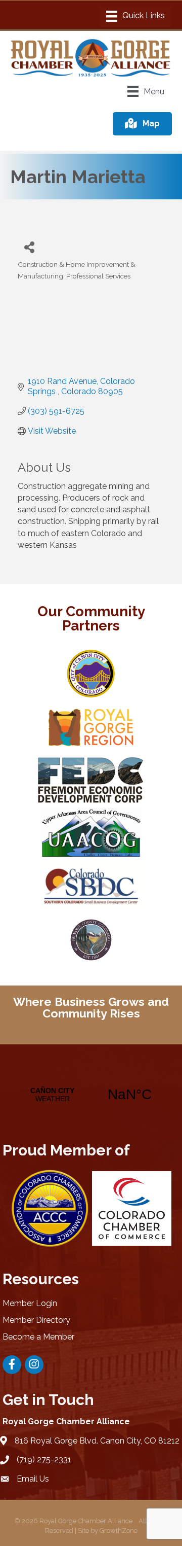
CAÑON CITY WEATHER (91, 1094)
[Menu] (135, 16)
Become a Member (38, 1337)
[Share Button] (29, 246)
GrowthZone (119, 1530)
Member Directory (36, 1320)
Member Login (30, 1303)
